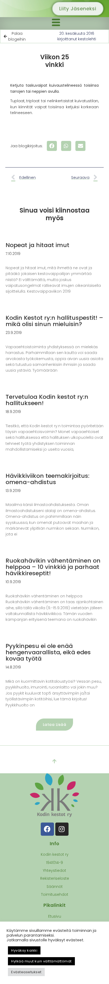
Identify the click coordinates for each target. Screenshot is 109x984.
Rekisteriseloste (54, 878)
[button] (52, 146)
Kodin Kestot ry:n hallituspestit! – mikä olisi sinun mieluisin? (54, 321)
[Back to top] (54, 761)
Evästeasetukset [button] (26, 972)
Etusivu (54, 916)
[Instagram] (62, 829)
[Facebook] (47, 829)
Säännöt (55, 886)
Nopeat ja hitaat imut (37, 245)
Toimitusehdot (54, 894)
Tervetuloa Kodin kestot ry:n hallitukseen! (47, 400)
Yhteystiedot (54, 870)
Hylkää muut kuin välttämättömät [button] (41, 961)
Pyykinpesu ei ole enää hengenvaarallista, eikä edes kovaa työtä (48, 652)
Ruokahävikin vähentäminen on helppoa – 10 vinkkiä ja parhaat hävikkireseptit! (53, 567)
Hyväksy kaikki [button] (24, 950)
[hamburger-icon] (56, 23)
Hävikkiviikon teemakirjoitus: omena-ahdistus (47, 479)
